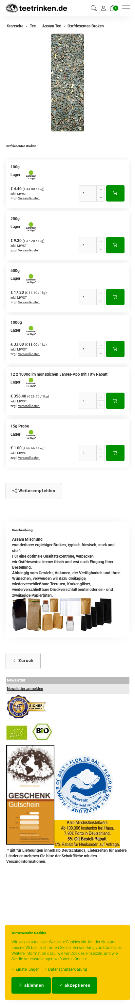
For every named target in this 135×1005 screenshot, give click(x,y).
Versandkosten (29, 198)
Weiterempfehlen (36, 490)
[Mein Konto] (103, 8)
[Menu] (127, 8)
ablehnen (33, 985)
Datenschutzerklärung (67, 969)
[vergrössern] (67, 82)
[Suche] (93, 8)
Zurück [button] (25, 660)
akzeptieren (76, 985)
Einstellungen (27, 969)
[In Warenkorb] (115, 193)
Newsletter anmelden (25, 688)
